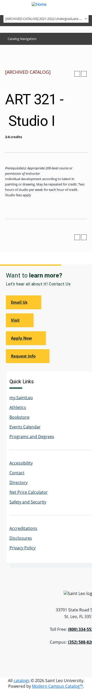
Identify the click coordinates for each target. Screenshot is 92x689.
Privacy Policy (22, 548)
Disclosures (20, 538)
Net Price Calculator (28, 492)
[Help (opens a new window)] (84, 74)
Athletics (17, 407)
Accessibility (21, 463)
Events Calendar (25, 427)
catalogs (22, 680)
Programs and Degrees (31, 436)
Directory (18, 482)
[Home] (46, 7)
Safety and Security (27, 502)
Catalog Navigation (22, 38)
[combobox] (46, 18)
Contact (17, 473)
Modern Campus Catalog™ (57, 686)
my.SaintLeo (21, 397)
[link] (24, 302)
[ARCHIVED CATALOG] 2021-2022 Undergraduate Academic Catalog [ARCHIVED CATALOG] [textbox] (46, 18)
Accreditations (23, 528)
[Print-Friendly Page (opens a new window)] (77, 74)
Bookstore (19, 417)
